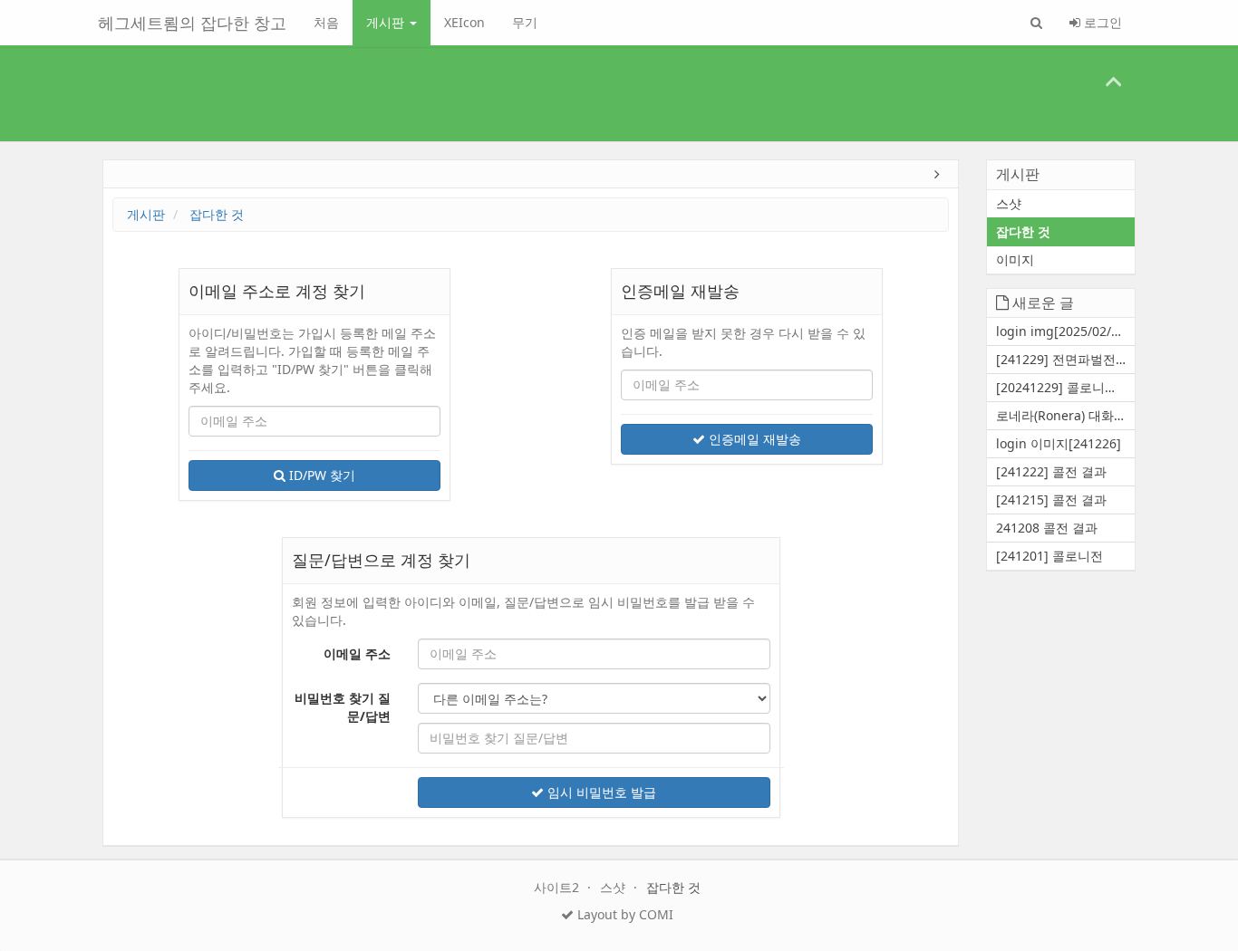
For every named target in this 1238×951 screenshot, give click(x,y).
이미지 (1015, 259)
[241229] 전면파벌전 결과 (1065, 359)
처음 (326, 22)
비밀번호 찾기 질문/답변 (343, 707)
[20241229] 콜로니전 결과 (1065, 387)
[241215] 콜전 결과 (1051, 499)
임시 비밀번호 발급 (600, 792)
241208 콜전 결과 (1047, 527)
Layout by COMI (623, 914)
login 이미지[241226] (1058, 443)
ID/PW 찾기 (320, 475)
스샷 (1008, 203)
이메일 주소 (357, 653)
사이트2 (558, 887)
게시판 (387, 22)
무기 (524, 22)
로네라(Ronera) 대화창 (1061, 415)
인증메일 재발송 (753, 438)
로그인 (1101, 22)
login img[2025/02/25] (1063, 331)
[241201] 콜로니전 (1049, 555)
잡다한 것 (216, 214)
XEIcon (464, 22)
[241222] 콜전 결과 (1051, 471)
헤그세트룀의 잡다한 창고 (192, 23)
